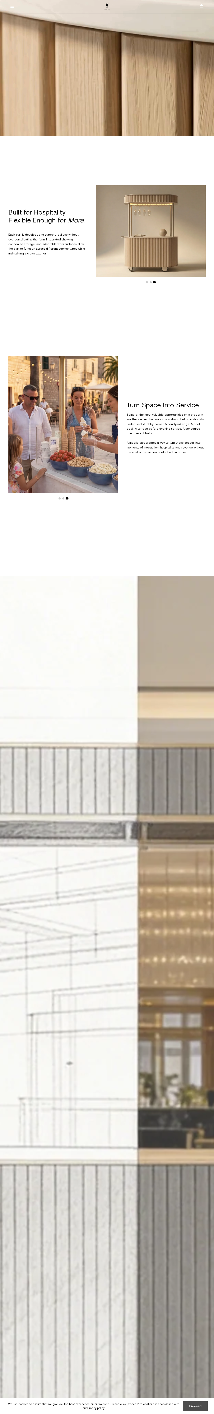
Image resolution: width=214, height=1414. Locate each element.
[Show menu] (13, 6)
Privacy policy (95, 1408)
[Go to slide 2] (150, 282)
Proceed (195, 1406)
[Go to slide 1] (147, 282)
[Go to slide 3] (154, 282)
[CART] (201, 6)
